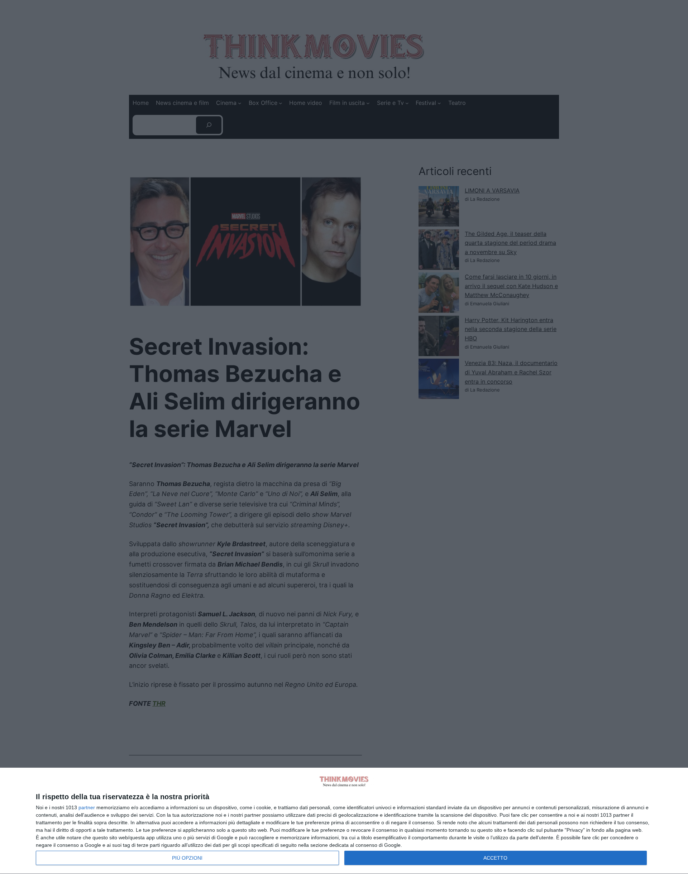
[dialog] (344, 821)
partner (86, 807)
